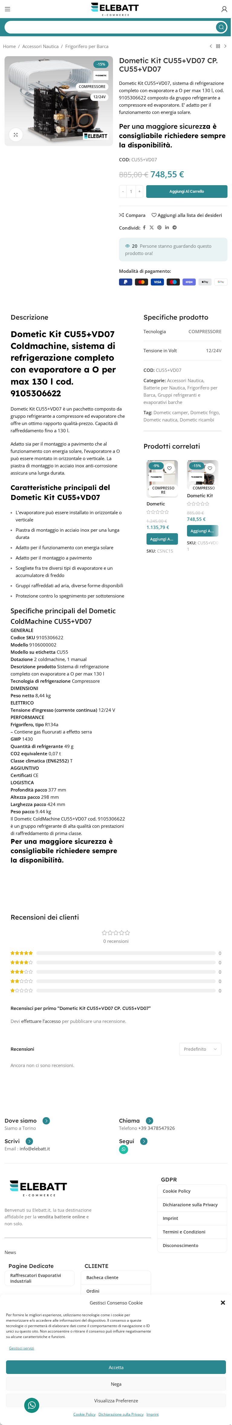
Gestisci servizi (21, 1348)
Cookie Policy (84, 1414)
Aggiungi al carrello (186, 191)
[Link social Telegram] (175, 228)
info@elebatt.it (35, 1149)
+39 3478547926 (156, 1128)
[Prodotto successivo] (225, 46)
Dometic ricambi (197, 420)
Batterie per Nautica (164, 388)
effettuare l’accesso (41, 1021)
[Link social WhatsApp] (123, 1149)
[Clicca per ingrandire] (16, 135)
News (10, 1252)
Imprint (153, 1414)
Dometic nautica (160, 420)
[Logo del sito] (116, 8)
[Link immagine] (40, 1188)
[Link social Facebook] (144, 228)
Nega (116, 1384)
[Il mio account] (224, 9)
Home (9, 46)
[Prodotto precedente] (210, 46)
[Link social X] (152, 228)
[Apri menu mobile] (8, 9)
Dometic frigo (204, 412)
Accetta (116, 1367)
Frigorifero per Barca (86, 46)
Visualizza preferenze (116, 1401)
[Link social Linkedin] (167, 228)
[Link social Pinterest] (159, 228)
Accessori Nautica (40, 46)
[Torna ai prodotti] (218, 46)
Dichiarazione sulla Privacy (120, 1414)
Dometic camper (170, 412)
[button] (223, 1303)
